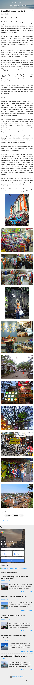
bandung (7, 515)
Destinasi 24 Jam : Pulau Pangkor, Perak (14, 597)
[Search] (32, 3)
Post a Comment (7, 521)
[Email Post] (5, 512)
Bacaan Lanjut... (27, 591)
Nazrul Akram (17, 2)
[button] (32, 11)
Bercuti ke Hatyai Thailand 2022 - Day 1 (14, 656)
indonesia (15, 515)
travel (21, 515)
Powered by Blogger (18, 676)
